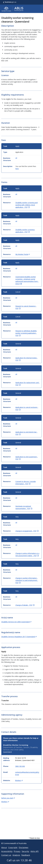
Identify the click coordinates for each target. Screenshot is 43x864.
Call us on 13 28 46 (19, 860)
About (4, 847)
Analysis (16, 855)
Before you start (8, 798)
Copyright (13, 847)
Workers (19, 780)
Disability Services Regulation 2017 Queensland (19, 637)
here (17, 169)
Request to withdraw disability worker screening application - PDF (26, 333)
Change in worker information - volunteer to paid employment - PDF (26, 580)
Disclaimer (23, 847)
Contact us (6, 855)
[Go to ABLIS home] (12, 9)
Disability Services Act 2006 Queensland (16, 622)
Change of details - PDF (24, 605)
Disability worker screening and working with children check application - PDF (26, 205)
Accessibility (6, 851)
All (16, 158)
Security (25, 851)
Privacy (17, 851)
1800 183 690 (20, 766)
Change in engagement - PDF (26, 531)
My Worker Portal (22, 254)
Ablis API (35, 851)
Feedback (25, 855)
